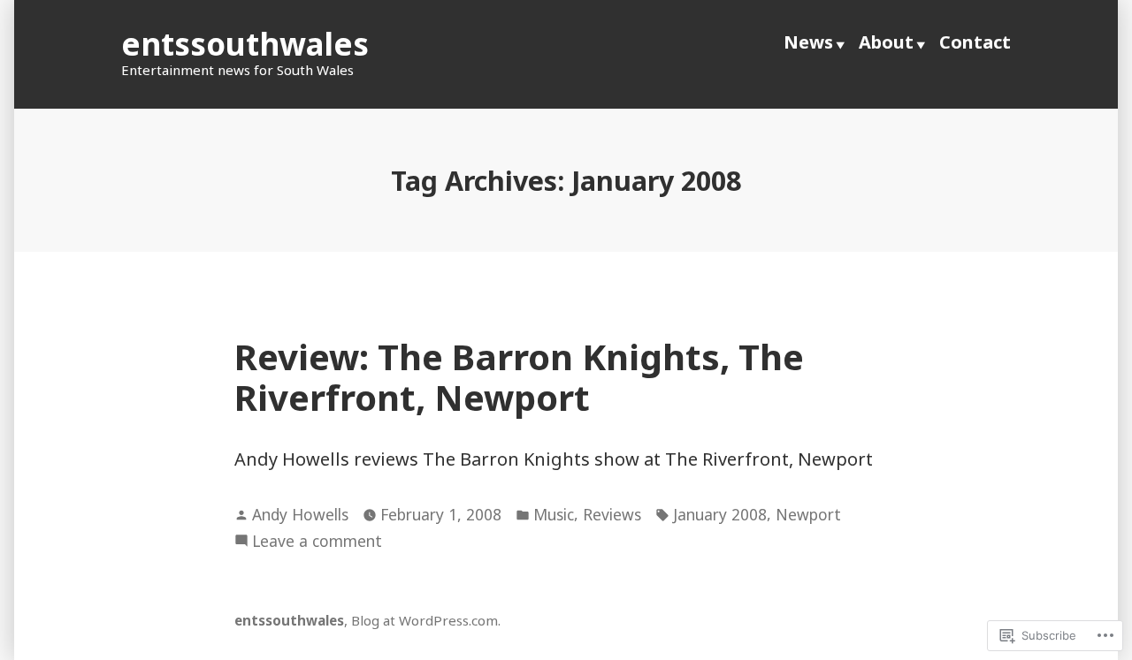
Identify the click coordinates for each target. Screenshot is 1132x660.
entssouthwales (245, 43)
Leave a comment (317, 541)
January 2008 (720, 514)
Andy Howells (300, 514)
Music (553, 514)
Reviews (612, 514)
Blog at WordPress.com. (426, 620)
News (808, 42)
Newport (808, 514)
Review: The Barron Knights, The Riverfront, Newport (519, 376)
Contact (975, 42)
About (886, 42)
